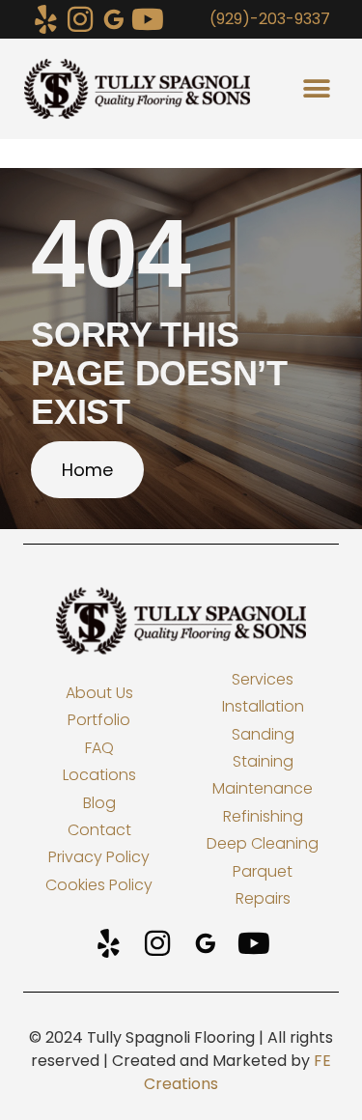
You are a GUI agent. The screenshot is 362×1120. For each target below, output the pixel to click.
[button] (316, 89)
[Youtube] (147, 19)
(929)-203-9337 (269, 19)
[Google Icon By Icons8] (113, 19)
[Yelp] (46, 19)
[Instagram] (80, 19)
